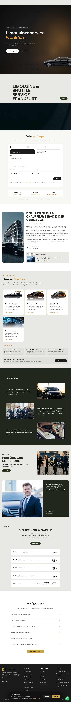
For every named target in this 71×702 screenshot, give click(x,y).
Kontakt (42, 676)
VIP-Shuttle (26, 679)
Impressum (43, 679)
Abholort (11, 155)
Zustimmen (55, 696)
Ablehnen (47, 696)
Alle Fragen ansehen (35, 651)
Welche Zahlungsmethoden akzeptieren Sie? (24, 644)
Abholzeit (38, 169)
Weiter (57, 178)
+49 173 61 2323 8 (35, 194)
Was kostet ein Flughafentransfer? (21, 614)
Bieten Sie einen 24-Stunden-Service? (22, 638)
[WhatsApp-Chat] (67, 698)
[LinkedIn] (7, 681)
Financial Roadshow (28, 674)
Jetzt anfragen (11, 51)
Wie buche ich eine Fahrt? (18, 620)
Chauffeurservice (28, 671)
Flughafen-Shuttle (28, 687)
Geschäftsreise (27, 676)
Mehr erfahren (36, 698)
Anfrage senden (61, 360)
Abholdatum (12, 169)
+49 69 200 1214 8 (27, 51)
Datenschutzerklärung (29, 182)
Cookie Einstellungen (65, 699)
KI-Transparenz (43, 685)
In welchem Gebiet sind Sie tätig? (21, 632)
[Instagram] (3, 681)
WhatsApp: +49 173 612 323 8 (63, 674)
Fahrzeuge (26, 690)
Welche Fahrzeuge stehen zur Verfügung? (23, 626)
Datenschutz (43, 682)
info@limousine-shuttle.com (53, 194)
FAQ (41, 674)
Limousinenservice (28, 682)
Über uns (42, 671)
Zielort (11, 162)
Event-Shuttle (27, 685)
